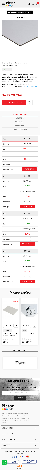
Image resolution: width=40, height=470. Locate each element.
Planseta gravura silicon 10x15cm (10, 334)
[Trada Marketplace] (22, 466)
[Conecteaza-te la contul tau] (33, 4)
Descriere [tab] (20, 118)
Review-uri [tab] (20, 125)
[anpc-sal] (11, 461)
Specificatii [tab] (20, 122)
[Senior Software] (18, 466)
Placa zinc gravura (29, 333)
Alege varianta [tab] (20, 114)
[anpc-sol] (29, 461)
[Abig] (20, 363)
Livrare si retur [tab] (20, 129)
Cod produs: (7, 65)
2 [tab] (22, 59)
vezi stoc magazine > (27, 191)
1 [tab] (18, 59)
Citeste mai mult (31, 86)
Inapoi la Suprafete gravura (20, 12)
